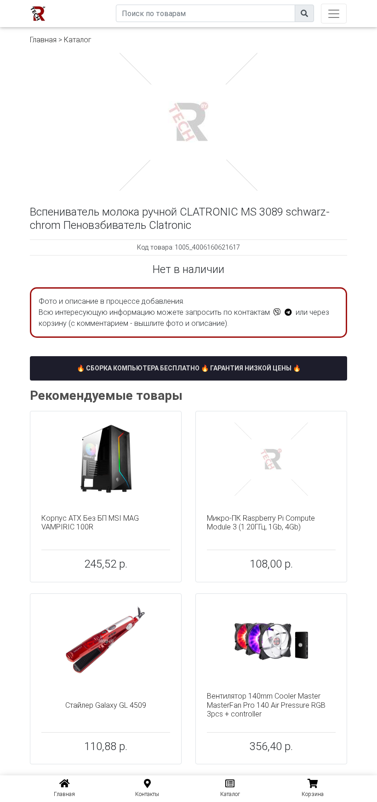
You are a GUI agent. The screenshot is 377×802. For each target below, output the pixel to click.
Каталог (77, 39)
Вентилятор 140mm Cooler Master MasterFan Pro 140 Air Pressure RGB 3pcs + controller (266, 705)
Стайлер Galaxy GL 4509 (105, 705)
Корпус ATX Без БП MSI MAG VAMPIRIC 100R (90, 522)
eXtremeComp (95, 3)
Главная (43, 39)
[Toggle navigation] (334, 13)
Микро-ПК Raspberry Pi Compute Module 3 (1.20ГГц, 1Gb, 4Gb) (261, 522)
